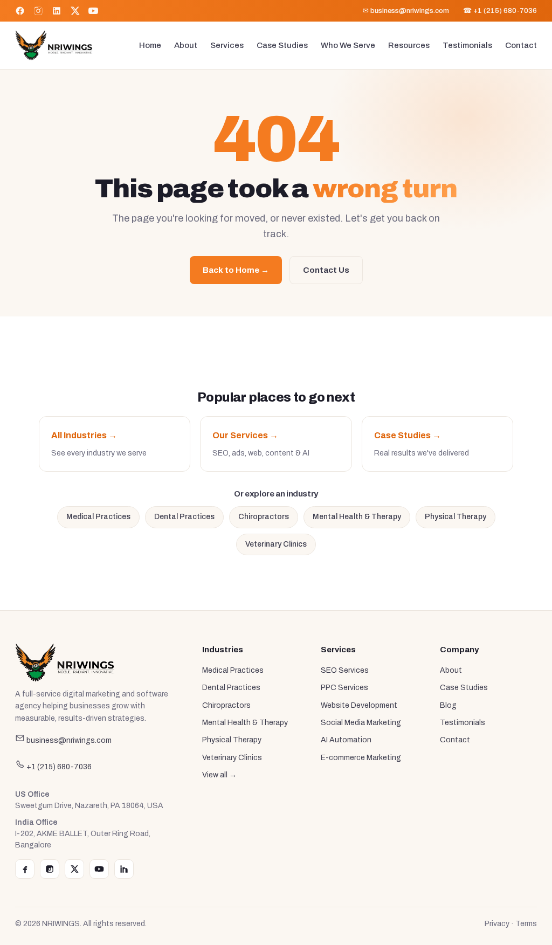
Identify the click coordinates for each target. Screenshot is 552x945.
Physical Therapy (455, 517)
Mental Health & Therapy (357, 517)
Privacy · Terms (511, 924)
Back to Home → (236, 270)
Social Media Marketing (361, 723)
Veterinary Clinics (276, 544)
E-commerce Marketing (361, 758)
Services (227, 45)
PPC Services (344, 688)
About (185, 45)
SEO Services (345, 670)
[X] (75, 11)
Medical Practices (98, 517)
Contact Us (326, 270)
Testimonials (467, 45)
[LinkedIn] (56, 11)
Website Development (359, 705)
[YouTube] (93, 11)
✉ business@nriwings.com (406, 11)
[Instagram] (38, 11)
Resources (409, 45)
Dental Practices (184, 517)
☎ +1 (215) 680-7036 (500, 11)
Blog (448, 705)
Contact (521, 45)
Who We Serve (348, 45)
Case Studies (282, 45)
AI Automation (346, 740)
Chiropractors (263, 517)
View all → (219, 775)
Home (150, 45)
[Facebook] (20, 11)
